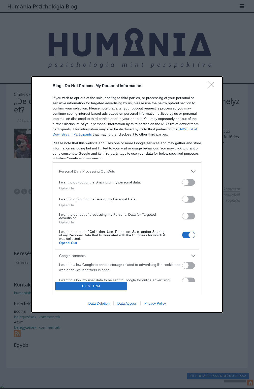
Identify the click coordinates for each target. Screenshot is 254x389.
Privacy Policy (155, 303)
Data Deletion (99, 303)
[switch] (188, 182)
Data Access (127, 303)
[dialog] (127, 194)
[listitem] (127, 171)
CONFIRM (91, 286)
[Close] (213, 86)
